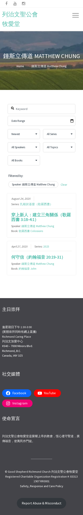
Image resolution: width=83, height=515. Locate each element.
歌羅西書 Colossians (31, 231)
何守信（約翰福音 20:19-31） (38, 257)
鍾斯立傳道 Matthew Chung (37, 226)
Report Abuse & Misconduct (42, 503)
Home (20, 66)
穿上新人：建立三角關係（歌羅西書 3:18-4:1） (41, 217)
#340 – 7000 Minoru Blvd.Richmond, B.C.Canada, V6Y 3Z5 (17, 350)
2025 (46, 246)
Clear (64, 184)
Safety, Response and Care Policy (41, 486)
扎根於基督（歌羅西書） (36, 204)
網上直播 (30, 332)
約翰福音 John (27, 268)
